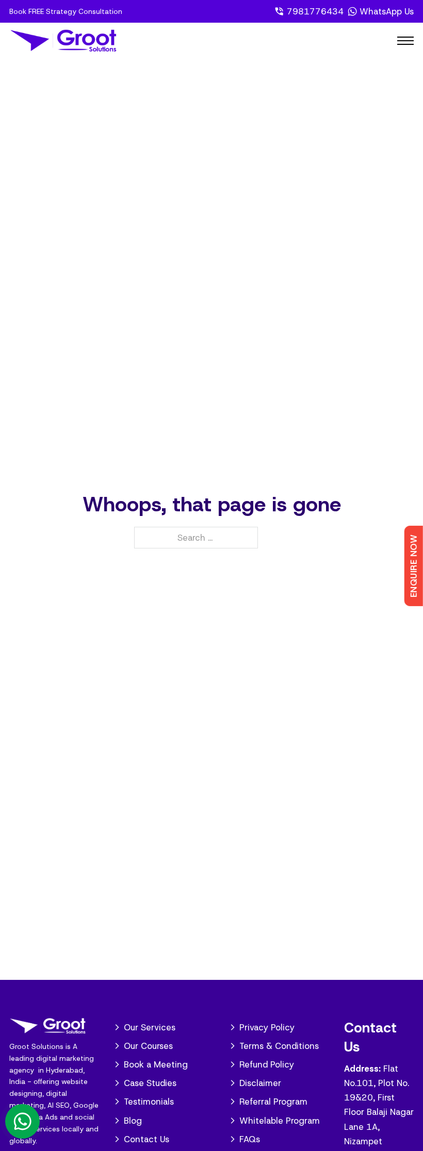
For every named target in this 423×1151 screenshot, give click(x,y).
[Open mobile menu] (405, 41)
